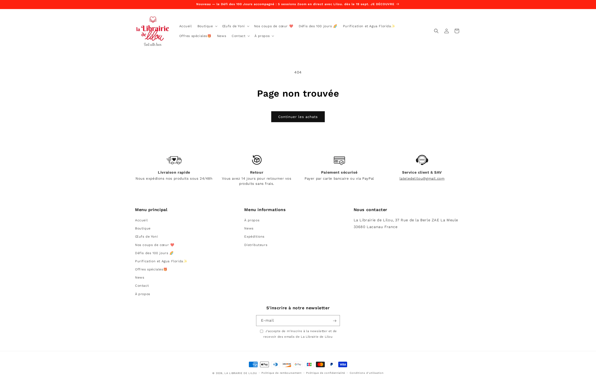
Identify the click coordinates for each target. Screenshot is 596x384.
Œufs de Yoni (146, 237)
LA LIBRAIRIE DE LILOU (240, 373)
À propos (142, 294)
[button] (207, 26)
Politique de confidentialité (325, 372)
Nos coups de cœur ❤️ (154, 245)
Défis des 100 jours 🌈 (154, 253)
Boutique (143, 228)
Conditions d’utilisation (367, 372)
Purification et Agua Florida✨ (161, 261)
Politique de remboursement (281, 372)
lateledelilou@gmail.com (422, 178)
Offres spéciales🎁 (151, 269)
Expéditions (254, 237)
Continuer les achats (298, 117)
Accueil (141, 220)
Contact (142, 286)
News (139, 278)
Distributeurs (255, 245)
